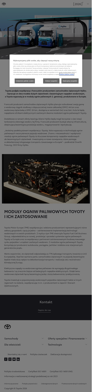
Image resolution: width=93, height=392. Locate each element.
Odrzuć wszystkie (51, 81)
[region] (46, 71)
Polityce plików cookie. (67, 74)
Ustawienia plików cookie (25, 81)
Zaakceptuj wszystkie (70, 81)
